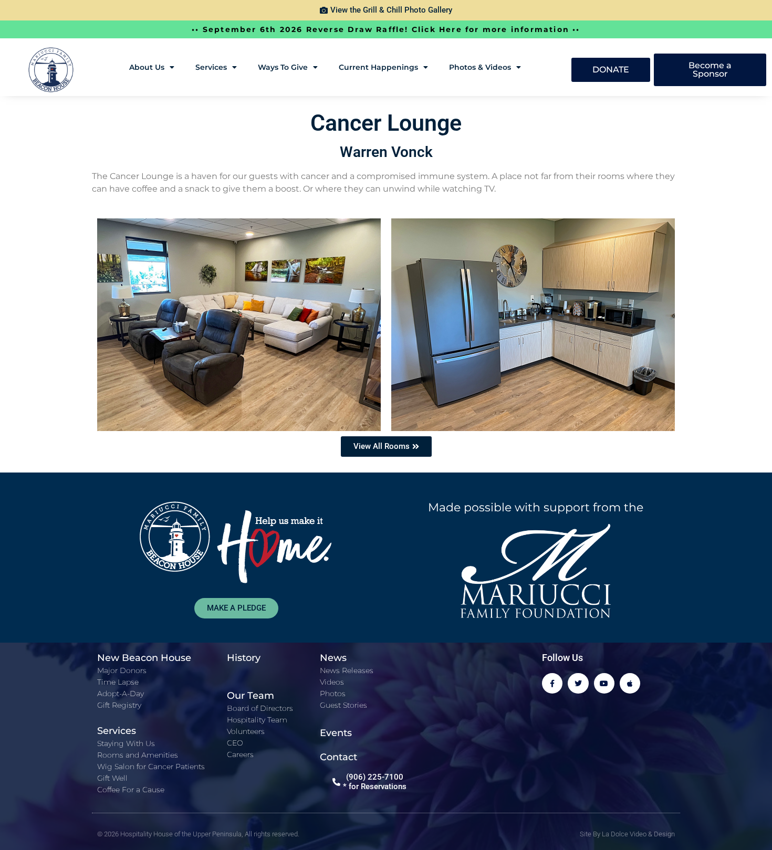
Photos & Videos (480, 67)
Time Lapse (118, 682)
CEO (235, 743)
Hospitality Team (257, 720)
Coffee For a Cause (130, 789)
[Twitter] (578, 683)
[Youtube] (604, 683)
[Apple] (630, 683)
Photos (333, 693)
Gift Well (112, 778)
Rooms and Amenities (137, 755)
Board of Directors (260, 708)
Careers (240, 754)
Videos (332, 682)
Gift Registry (119, 705)
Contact (338, 757)
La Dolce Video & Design (638, 834)
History (243, 658)
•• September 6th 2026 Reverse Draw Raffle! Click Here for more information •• (386, 29)
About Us (146, 67)
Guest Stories (343, 705)
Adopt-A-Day (120, 693)
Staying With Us (126, 743)
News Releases (346, 670)
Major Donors (122, 670)
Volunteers (246, 731)
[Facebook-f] (552, 683)
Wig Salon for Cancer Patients (151, 766)
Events (336, 733)
